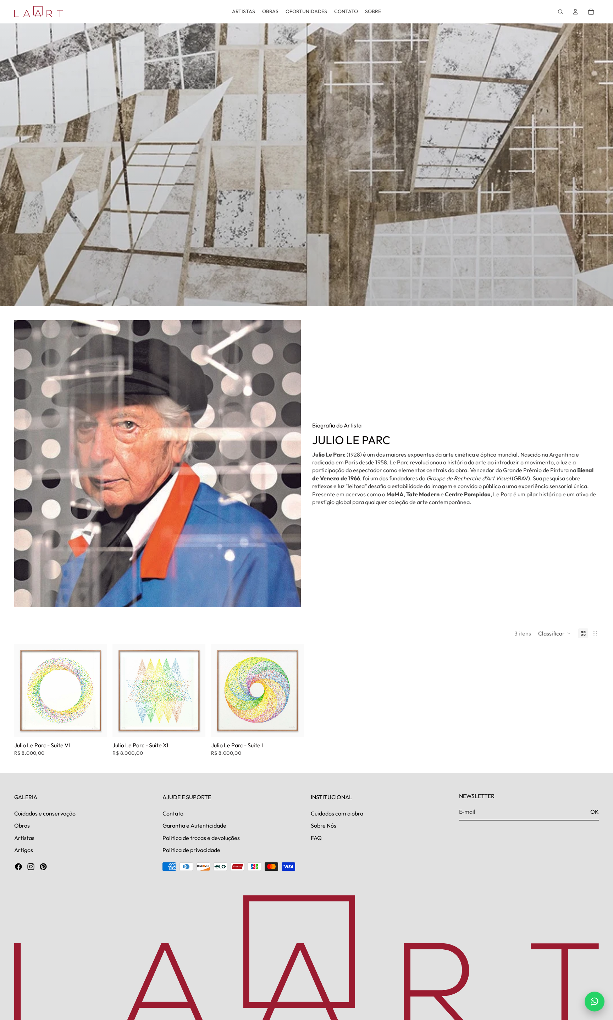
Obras (22, 825)
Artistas (24, 837)
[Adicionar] (96, 726)
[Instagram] (31, 867)
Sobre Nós (323, 825)
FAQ (316, 837)
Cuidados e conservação (45, 813)
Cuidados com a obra (337, 813)
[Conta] (575, 12)
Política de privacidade (191, 849)
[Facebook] (18, 867)
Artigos (23, 849)
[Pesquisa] (560, 12)
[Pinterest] (43, 867)
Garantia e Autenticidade (194, 825)
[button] (554, 633)
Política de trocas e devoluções (201, 837)
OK (594, 811)
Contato (172, 813)
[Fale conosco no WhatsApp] (594, 1001)
